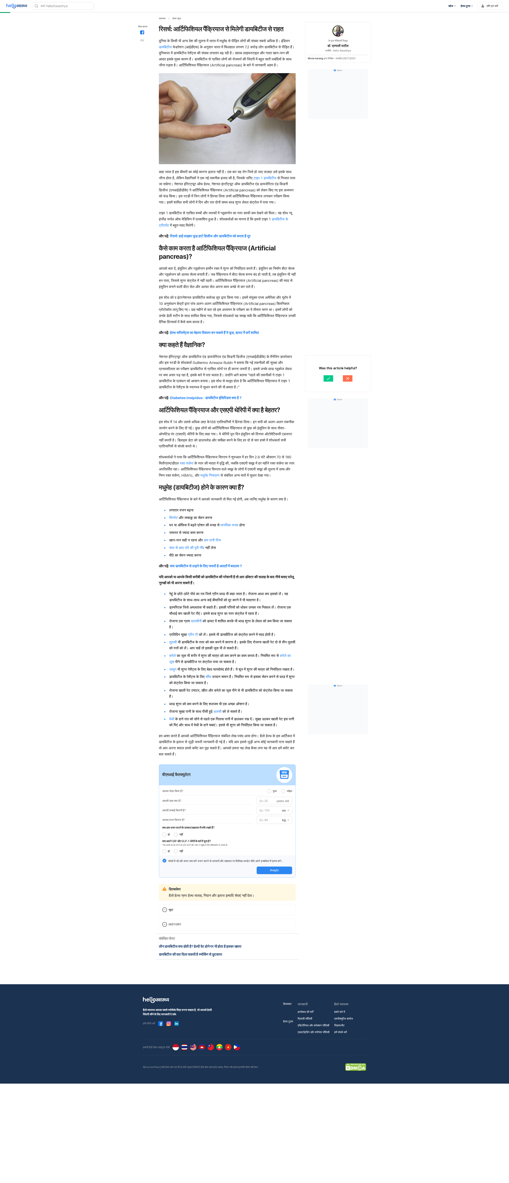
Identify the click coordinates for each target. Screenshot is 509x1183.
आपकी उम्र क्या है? (171, 800)
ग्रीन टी (193, 634)
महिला (289, 791)
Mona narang (315, 58)
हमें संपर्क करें (340, 1032)
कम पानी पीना (212, 540)
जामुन (172, 669)
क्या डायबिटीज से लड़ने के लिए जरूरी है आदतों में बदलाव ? (206, 566)
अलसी (217, 711)
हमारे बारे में (339, 1011)
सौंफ (208, 677)
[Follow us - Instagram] (168, 1023)
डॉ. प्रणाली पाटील (338, 46)
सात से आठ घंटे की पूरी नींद (186, 548)
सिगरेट (173, 518)
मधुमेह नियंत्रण (210, 475)
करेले (172, 656)
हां (169, 834)
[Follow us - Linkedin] (176, 1023)
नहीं (181, 834)
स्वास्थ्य (162, 18)
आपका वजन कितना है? (173, 819)
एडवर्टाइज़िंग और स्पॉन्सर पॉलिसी (313, 1032)
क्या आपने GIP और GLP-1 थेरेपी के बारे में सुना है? (186, 841)
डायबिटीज (165, 47)
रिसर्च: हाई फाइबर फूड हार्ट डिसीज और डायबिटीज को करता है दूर (210, 236)
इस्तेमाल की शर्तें (305, 1011)
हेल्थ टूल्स (288, 1021)
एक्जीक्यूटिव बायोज (343, 1018)
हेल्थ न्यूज (177, 18)
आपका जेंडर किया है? (172, 791)
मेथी (171, 719)
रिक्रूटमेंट (339, 1025)
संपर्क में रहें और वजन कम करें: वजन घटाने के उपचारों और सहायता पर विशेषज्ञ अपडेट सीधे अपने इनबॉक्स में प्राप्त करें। (225, 861)
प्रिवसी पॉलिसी (305, 1018)
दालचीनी (196, 621)
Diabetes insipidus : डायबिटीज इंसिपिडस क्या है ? (206, 398)
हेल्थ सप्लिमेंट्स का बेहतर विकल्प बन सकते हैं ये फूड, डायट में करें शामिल (214, 333)
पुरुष (275, 791)
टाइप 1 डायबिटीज (265, 178)
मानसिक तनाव (229, 525)
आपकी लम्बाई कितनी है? (174, 810)
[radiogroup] (279, 791)
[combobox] (285, 811)
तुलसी (173, 642)
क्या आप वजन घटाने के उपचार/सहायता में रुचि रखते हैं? (188, 827)
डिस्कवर (287, 1004)
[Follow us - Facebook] (160, 1023)
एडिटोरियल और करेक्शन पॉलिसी (313, 1025)
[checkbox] (164, 860)
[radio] (269, 791)
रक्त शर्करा (186, 463)
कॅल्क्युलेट (274, 870)
